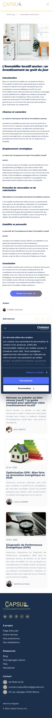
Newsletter (9, 668)
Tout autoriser (26, 380)
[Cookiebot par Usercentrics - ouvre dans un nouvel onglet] (37, 328)
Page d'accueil (10, 630)
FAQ (5, 664)
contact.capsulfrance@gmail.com (26, 687)
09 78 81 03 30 (16, 682)
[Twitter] (43, 319)
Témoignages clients (14, 660)
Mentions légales (11, 703)
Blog (5, 656)
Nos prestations (11, 638)
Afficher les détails (35, 372)
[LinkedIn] (37, 319)
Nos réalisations (11, 642)
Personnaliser (24, 388)
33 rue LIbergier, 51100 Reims (24, 692)
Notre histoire (10, 634)
